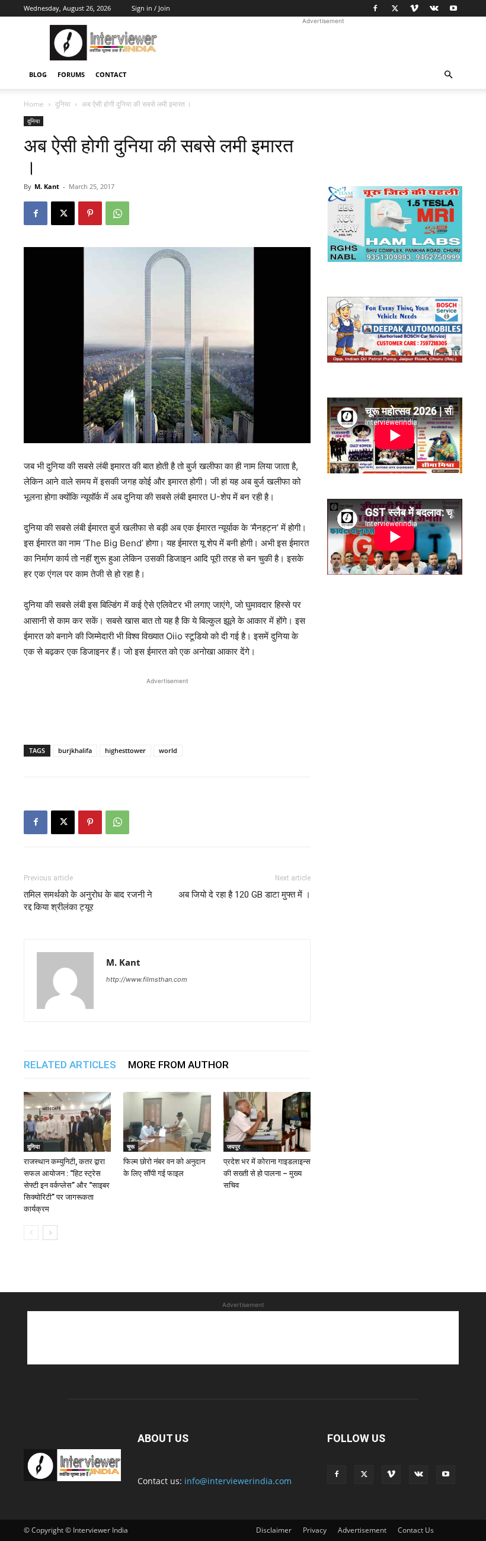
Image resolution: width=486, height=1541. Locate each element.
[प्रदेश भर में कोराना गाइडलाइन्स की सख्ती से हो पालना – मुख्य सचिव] (267, 1122)
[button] (448, 75)
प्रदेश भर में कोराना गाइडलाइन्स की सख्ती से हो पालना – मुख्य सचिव (267, 1173)
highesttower (125, 750)
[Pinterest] (90, 213)
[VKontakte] (434, 8)
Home (34, 104)
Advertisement (362, 1530)
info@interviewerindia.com (238, 1480)
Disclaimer (274, 1530)
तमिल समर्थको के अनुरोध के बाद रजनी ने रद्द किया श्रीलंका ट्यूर (88, 900)
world (168, 750)
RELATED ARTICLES (70, 1065)
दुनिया (63, 104)
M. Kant (46, 186)
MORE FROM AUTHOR (178, 1065)
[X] (395, 8)
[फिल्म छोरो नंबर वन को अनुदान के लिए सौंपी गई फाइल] (166, 1122)
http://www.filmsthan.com (146, 979)
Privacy (315, 1530)
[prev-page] (31, 1232)
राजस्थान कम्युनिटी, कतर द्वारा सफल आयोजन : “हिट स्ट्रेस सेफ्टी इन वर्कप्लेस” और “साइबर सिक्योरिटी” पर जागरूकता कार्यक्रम (67, 1185)
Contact (110, 74)
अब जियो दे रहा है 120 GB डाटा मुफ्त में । (244, 894)
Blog (38, 74)
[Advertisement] (323, 42)
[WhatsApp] (117, 213)
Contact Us (416, 1530)
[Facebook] (375, 8)
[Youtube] (453, 8)
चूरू (131, 1146)
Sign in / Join (151, 8)
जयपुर (233, 1146)
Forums (71, 74)
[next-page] (50, 1232)
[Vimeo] (414, 8)
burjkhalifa (75, 750)
